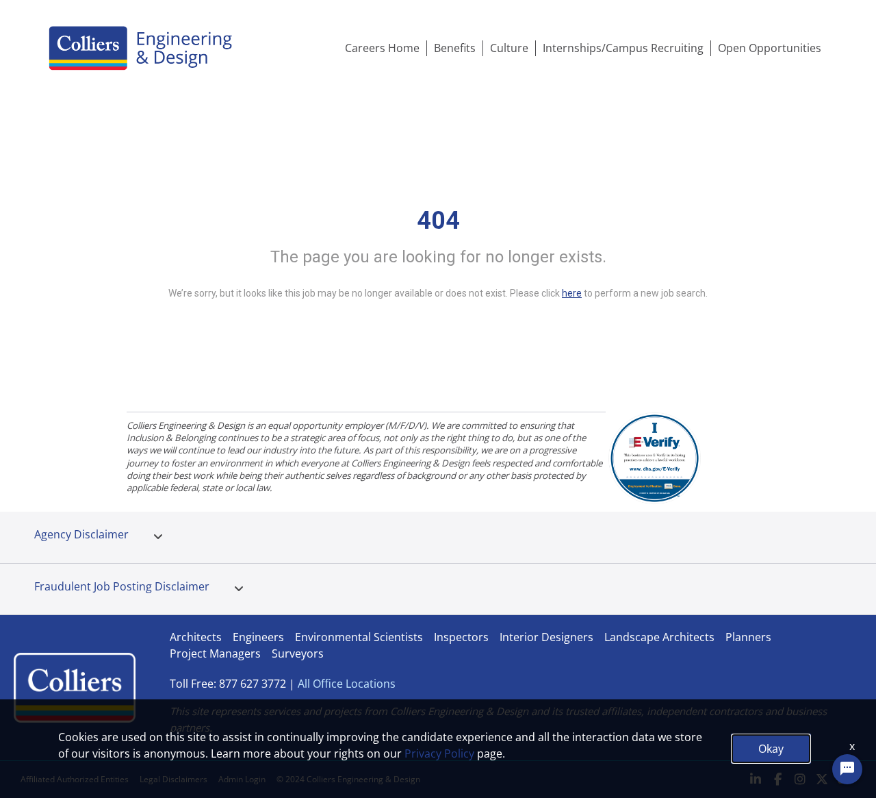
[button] (158, 537)
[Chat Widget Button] (847, 769)
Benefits (455, 47)
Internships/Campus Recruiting (623, 47)
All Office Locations (347, 683)
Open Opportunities (769, 47)
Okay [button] (771, 748)
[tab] (158, 537)
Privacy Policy (439, 753)
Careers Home (382, 47)
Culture (509, 47)
